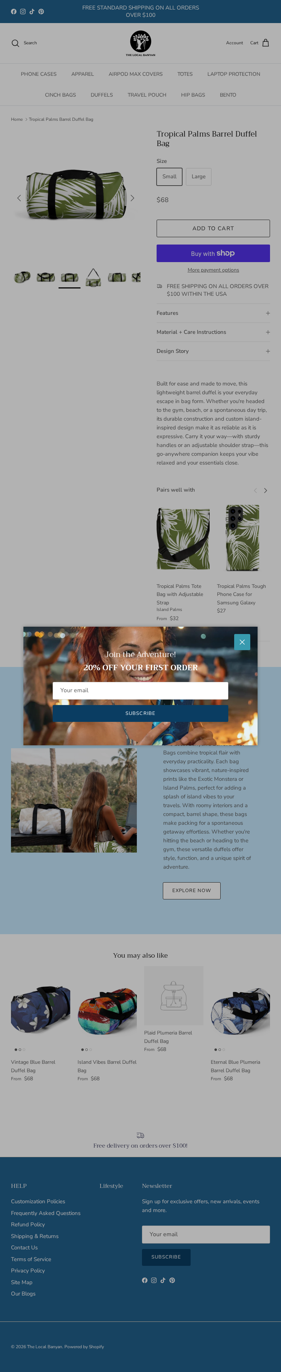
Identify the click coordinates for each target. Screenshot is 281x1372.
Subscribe (140, 713)
